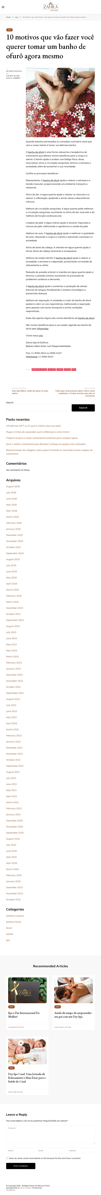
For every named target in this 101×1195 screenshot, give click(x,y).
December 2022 (14, 674)
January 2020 (13, 881)
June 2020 (11, 850)
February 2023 (14, 662)
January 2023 (13, 668)
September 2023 (15, 620)
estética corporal (15, 915)
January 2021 (13, 814)
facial (9, 927)
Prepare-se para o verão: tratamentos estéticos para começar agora (42, 438)
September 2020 (15, 832)
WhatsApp (42, 328)
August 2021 (13, 772)
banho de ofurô (36, 152)
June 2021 (11, 784)
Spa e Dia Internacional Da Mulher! (23, 1014)
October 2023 (13, 614)
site (41, 335)
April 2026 (11, 510)
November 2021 (14, 753)
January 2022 (13, 741)
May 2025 (11, 577)
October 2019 (13, 899)
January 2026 (13, 529)
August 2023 (13, 626)
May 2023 (11, 644)
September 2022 (15, 693)
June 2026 (11, 498)
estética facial (13, 921)
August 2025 (13, 559)
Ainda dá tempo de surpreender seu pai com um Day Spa (73, 1014)
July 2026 (11, 492)
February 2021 (14, 808)
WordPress (10, 1190)
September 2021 (15, 765)
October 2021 (13, 759)
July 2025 (11, 565)
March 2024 (12, 601)
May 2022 (11, 717)
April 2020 (11, 863)
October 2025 (13, 547)
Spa (73, 369)
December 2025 (14, 535)
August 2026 (13, 486)
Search (9, 402)
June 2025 (11, 571)
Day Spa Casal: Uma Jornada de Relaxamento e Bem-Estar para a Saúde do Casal (27, 1077)
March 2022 (12, 729)
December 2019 (14, 887)
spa (9, 30)
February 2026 (14, 522)
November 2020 (14, 826)
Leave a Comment (14, 78)
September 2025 (15, 553)
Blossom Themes (24, 1188)
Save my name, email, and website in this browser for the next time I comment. (45, 1158)
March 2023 (12, 656)
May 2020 (11, 857)
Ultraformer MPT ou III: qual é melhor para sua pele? (33, 425)
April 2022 (11, 723)
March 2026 (12, 516)
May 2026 (11, 504)
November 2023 (14, 607)
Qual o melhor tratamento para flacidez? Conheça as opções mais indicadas (45, 444)
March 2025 (12, 589)
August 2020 (13, 838)
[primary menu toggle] (3, 7)
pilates (9, 934)
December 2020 (14, 820)
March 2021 (12, 802)
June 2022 (11, 711)
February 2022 (14, 735)
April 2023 (11, 650)
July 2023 (11, 632)
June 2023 (11, 638)
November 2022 (14, 680)
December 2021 (14, 747)
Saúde (67, 369)
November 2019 (14, 893)
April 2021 (11, 796)
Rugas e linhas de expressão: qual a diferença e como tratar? (38, 431)
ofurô (59, 369)
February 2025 (14, 595)
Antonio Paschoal (14, 71)
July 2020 (11, 844)
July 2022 (11, 705)
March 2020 (12, 869)
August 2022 (13, 699)
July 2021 (11, 778)
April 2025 (11, 583)
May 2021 (11, 790)
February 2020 (14, 875)
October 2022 (13, 686)
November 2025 (14, 541)
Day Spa (51, 369)
